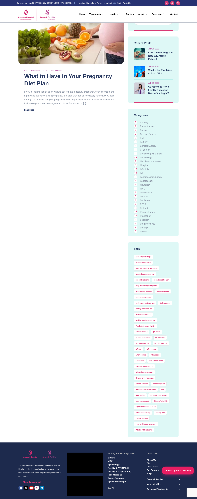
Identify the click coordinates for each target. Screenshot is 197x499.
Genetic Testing (142, 332)
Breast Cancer (147, 126)
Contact (174, 14)
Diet (26, 71)
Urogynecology (147, 223)
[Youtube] (31, 488)
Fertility (144, 142)
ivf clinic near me (160, 343)
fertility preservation (143, 315)
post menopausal (142, 401)
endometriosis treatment (145, 303)
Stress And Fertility (143, 413)
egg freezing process (144, 291)
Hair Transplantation (150, 161)
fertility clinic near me (144, 309)
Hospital (144, 165)
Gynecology (146, 157)
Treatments (95, 14)
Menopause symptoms (144, 366)
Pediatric (144, 208)
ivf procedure (141, 355)
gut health (157, 332)
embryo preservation (143, 297)
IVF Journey (151, 349)
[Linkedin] (42, 488)
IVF (141, 173)
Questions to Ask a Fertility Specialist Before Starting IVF (158, 90)
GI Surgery (145, 149)
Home (82, 14)
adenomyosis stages (143, 257)
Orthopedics (146, 192)
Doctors (130, 14)
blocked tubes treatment (145, 274)
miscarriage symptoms (144, 372)
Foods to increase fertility (145, 326)
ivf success (155, 355)
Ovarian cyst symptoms (145, 378)
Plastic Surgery (147, 212)
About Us (142, 14)
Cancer (143, 130)
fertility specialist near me (145, 320)
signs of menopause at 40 (146, 407)
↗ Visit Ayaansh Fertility (178, 470)
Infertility (144, 169)
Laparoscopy (146, 181)
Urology (144, 227)
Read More (29, 110)
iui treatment (160, 338)
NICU (142, 188)
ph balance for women (158, 395)
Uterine (143, 231)
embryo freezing (163, 291)
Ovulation (145, 200)
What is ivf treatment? (144, 430)
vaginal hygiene (142, 418)
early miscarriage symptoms (146, 286)
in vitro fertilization (143, 338)
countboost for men (161, 280)
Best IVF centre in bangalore (146, 268)
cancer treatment (142, 280)
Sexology (144, 219)
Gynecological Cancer (151, 153)
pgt (162, 390)
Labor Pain (140, 361)
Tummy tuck (160, 413)
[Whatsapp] (172, 3)
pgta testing (140, 395)
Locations (113, 14)
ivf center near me (142, 343)
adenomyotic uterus (143, 263)
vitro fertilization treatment (146, 424)
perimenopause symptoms (146, 390)
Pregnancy (145, 216)
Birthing (144, 122)
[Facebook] (20, 488)
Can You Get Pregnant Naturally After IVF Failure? (160, 55)
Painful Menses (142, 384)
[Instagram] (178, 3)
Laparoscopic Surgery (151, 177)
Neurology (145, 184)
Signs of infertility (161, 401)
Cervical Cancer (148, 134)
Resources (157, 14)
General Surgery (148, 146)
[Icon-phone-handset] (167, 3)
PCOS (143, 204)
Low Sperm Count (156, 361)
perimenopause (159, 384)
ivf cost (138, 349)
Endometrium (165, 303)
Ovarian (144, 196)
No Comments (56, 71)
